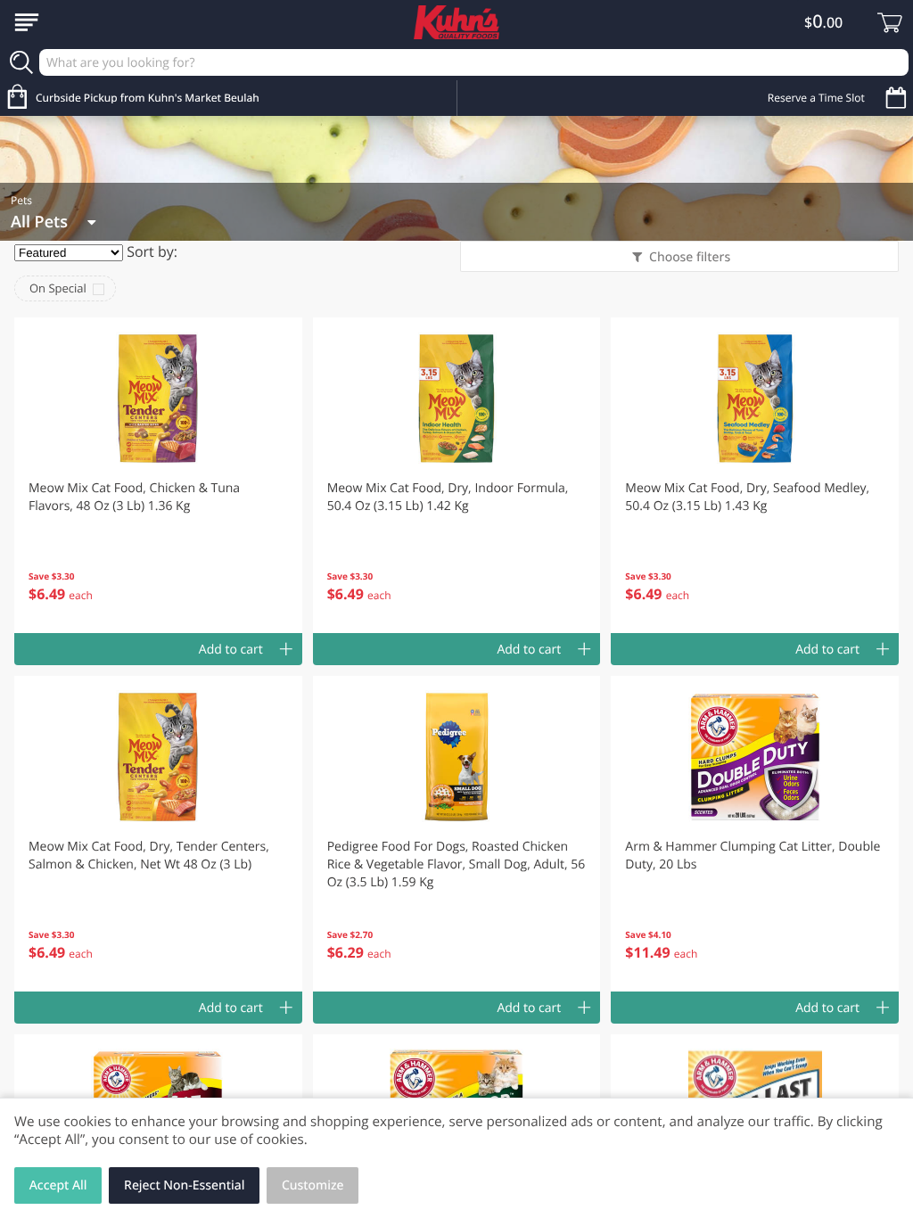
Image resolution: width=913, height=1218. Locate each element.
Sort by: (152, 251)
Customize (313, 1185)
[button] (158, 475)
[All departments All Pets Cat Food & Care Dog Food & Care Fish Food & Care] (53, 222)
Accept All (58, 1185)
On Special (57, 288)
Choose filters (689, 257)
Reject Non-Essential (184, 1185)
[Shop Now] (26, 22)
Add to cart (231, 649)
